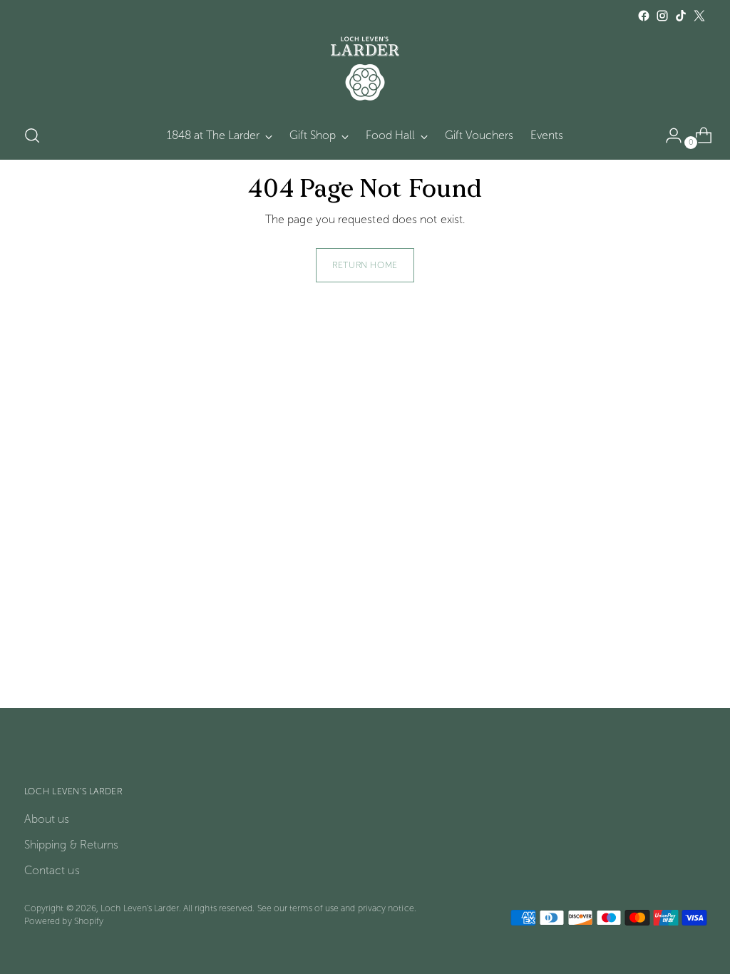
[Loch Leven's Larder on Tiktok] (680, 15)
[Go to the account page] (668, 135)
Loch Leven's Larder (140, 908)
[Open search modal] (32, 135)
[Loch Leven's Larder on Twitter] (699, 15)
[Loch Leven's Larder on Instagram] (662, 15)
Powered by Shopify (63, 921)
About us (47, 819)
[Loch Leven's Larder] (365, 68)
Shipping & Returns (71, 844)
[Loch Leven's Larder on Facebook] (643, 15)
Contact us (52, 870)
